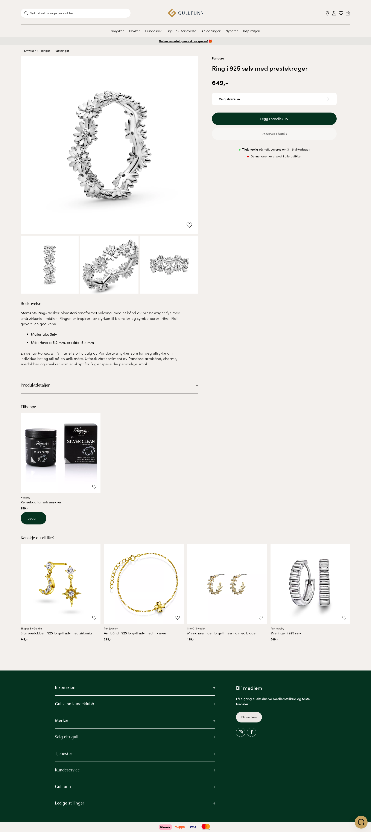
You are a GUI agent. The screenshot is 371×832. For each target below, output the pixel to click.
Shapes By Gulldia (31, 628)
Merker (61, 720)
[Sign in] (334, 13)
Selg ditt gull (66, 736)
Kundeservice (67, 770)
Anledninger (210, 30)
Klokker (134, 30)
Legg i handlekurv (274, 118)
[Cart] (347, 13)
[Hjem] (186, 13)
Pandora (218, 58)
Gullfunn (63, 786)
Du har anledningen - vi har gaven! (183, 41)
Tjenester (63, 753)
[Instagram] (240, 732)
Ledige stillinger (69, 803)
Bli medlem (249, 717)
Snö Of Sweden (196, 628)
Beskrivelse (31, 303)
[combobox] (76, 13)
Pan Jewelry (111, 628)
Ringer (45, 51)
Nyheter (232, 30)
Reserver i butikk (274, 133)
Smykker (117, 30)
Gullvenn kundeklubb (74, 703)
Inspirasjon (251, 30)
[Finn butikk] (327, 13)
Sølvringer (62, 51)
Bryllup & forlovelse (181, 30)
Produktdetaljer (35, 385)
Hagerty (25, 497)
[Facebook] (251, 732)
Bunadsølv (153, 30)
